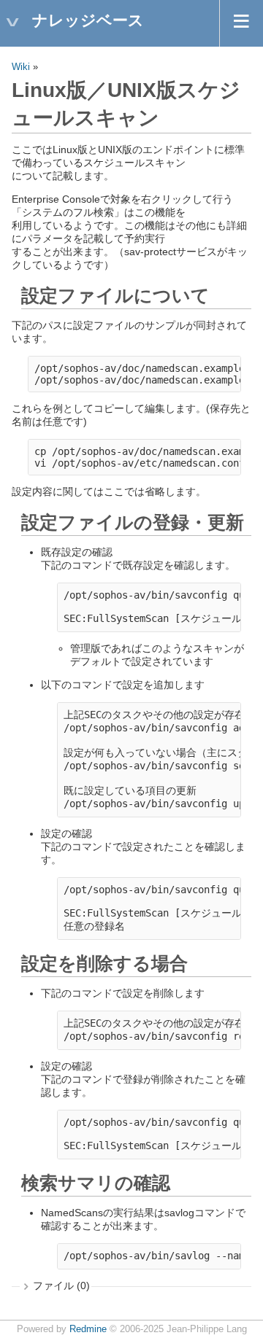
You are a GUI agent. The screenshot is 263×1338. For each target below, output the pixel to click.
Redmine (88, 1329)
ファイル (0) (61, 1285)
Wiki (21, 67)
